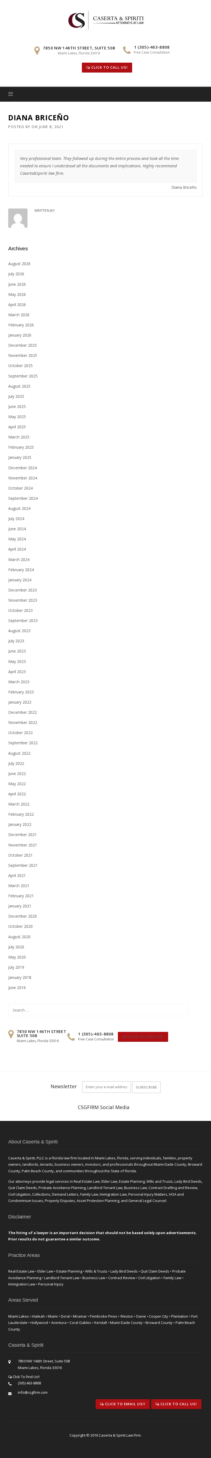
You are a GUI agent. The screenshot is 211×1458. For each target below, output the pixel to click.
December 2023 (22, 590)
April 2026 (17, 304)
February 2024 (21, 569)
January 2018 (19, 977)
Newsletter (64, 1086)
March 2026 (18, 314)
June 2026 (17, 284)
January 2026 (19, 335)
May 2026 (17, 294)
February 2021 (21, 895)
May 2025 (17, 416)
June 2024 (17, 528)
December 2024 (22, 467)
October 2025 (20, 365)
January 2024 (19, 579)
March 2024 (18, 559)
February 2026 (21, 324)
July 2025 (16, 396)
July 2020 (16, 946)
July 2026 (16, 273)
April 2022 (17, 793)
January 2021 (19, 906)
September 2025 (23, 376)
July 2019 (16, 967)
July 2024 (16, 518)
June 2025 (17, 406)
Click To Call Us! (109, 67)
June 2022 (17, 773)
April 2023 (17, 671)
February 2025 (21, 447)
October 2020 (20, 926)
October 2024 (20, 488)
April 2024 (17, 549)
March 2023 (18, 681)
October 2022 (20, 732)
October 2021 (20, 855)
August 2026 (19, 263)
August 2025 (19, 386)
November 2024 (22, 478)
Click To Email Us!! (124, 1403)
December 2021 (22, 834)
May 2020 (17, 957)
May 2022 (17, 783)
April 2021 (17, 875)
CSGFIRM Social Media (103, 1107)
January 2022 (19, 824)
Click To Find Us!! (26, 1376)
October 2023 (20, 610)
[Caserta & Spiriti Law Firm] (106, 19)
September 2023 (23, 620)
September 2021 (23, 865)
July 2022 (16, 763)
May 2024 (17, 538)
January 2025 (19, 457)
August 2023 (19, 630)
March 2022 (18, 804)
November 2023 (22, 600)
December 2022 (22, 712)
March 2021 (18, 885)
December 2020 (22, 916)
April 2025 (17, 426)
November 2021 (22, 845)
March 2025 (18, 437)
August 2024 (19, 508)
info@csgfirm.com (33, 1392)
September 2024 (23, 498)
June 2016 (17, 987)
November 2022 (22, 722)
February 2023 (21, 692)
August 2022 (19, 753)
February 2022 (21, 814)
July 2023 (16, 640)
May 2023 (17, 661)
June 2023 (17, 651)
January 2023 (19, 702)
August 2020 (19, 936)
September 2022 (23, 742)
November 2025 (22, 355)
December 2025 (22, 345)
